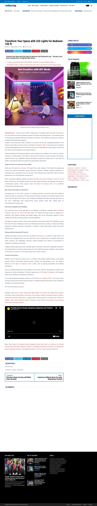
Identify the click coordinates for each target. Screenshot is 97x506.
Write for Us (25, 1)
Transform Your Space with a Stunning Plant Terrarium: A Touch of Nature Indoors (31, 62)
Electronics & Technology (73, 174)
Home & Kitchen (58, 295)
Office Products (79, 176)
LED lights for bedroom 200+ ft (44, 184)
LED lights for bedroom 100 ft (35, 138)
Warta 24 (55, 349)
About (18, 1)
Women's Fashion (18, 302)
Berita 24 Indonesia (19, 344)
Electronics (28, 295)
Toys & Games (59, 300)
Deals (13, 295)
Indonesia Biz (9, 346)
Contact (67, 504)
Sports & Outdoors (30, 300)
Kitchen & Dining (71, 176)
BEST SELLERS (35, 5)
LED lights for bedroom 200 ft (14, 221)
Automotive (27, 293)
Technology (75, 178)
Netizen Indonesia (10, 349)
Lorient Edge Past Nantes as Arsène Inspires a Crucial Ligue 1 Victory (78, 11)
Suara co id (35, 349)
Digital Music (20, 295)
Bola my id (55, 344)
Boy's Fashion (59, 293)
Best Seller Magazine (20, 346)
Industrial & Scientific (11, 297)
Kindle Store (22, 297)
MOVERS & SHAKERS (54, 5)
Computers (8, 295)
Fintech (61, 344)
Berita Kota (40, 344)
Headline (14, 369)
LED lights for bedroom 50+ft (31, 156)
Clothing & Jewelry (72, 172)
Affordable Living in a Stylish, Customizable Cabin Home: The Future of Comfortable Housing (34, 65)
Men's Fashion (37, 297)
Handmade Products (54, 469)
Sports (69, 178)
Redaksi (84, 504)
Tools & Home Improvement (45, 300)
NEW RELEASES (43, 5)
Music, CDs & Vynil (55, 297)
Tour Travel (42, 349)
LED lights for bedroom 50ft (20, 168)
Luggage (29, 297)
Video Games (9, 302)
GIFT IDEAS (71, 5)
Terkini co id (30, 346)
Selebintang (27, 349)
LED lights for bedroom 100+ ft (37, 145)
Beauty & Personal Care (42, 293)
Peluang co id (20, 349)
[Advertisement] (48, 24)
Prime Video (14, 300)
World (87, 180)
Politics (86, 176)
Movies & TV (45, 297)
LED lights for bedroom (56, 133)
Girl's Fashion (36, 295)
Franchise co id (51, 346)
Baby (33, 293)
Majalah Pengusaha (40, 346)
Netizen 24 (60, 346)
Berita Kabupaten (31, 344)
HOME (29, 5)
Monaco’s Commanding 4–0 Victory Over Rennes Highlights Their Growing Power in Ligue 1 (31, 11)
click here (21, 286)
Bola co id (47, 344)
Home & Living (27, 46)
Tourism (82, 180)
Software (21, 300)
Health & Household (47, 295)
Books (52, 293)
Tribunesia (49, 349)
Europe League (58, 11)
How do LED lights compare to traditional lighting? (27, 193)
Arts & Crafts (19, 293)
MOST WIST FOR (64, 5)
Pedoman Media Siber (76, 504)
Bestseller (81, 170)
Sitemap (90, 504)
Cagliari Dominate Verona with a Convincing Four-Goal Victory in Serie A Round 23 (14, 478)
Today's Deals (82, 178)
